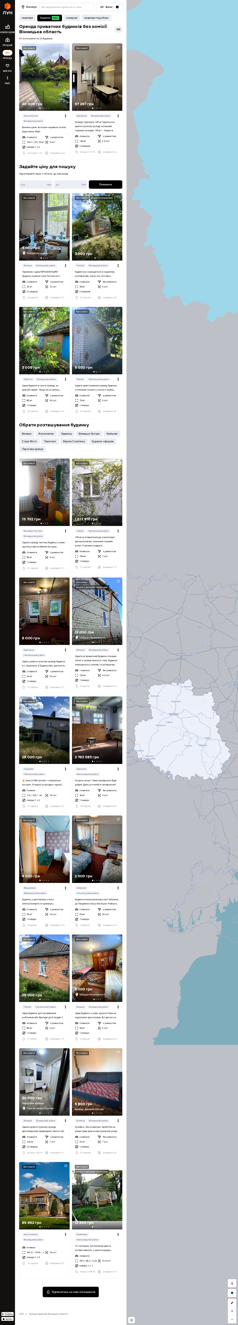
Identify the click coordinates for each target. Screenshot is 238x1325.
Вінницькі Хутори (33, 531)
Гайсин (80, 531)
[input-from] (36, 184)
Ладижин (28, 769)
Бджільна (29, 650)
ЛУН (21, 1314)
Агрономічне (31, 115)
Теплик (80, 379)
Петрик (80, 265)
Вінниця (28, 265)
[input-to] (70, 184)
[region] (182, 662)
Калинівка (82, 1234)
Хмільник (81, 769)
